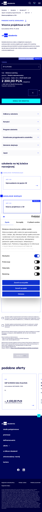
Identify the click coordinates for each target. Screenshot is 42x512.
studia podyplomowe (11, 429)
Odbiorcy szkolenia (10, 114)
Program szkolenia (10, 129)
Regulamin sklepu (6, 485)
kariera (6, 462)
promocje (6, 435)
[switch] (37, 261)
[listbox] (21, 67)
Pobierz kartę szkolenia (13, 20)
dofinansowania (9, 440)
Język (5, 153)
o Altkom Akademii (10, 451)
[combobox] (30, 3)
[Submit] (30, 3)
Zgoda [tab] (7, 222)
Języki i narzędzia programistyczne (11, 12)
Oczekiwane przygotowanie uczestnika (17, 137)
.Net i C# (27, 12)
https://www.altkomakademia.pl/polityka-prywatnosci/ (24, 348)
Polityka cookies (22, 482)
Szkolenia (4, 10)
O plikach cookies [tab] (33, 222)
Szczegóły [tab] (19, 222)
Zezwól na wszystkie (21, 282)
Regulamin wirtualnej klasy (8, 482)
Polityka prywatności (35, 482)
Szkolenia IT (23, 10)
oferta (5, 446)
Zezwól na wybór (21, 288)
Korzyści (6, 122)
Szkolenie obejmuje (10, 145)
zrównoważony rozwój (11, 457)
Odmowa (21, 294)
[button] (8, 3)
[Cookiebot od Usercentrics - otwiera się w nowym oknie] (31, 217)
